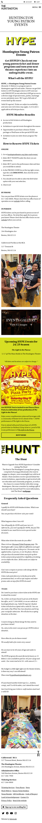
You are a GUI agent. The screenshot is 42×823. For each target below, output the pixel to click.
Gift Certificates (18, 794)
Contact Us (24, 797)
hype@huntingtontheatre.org (20, 675)
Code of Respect (31, 794)
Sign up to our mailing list (15, 807)
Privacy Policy (6, 800)
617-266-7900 (7, 776)
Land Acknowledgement (10, 797)
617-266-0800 (7, 782)
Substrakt (13, 819)
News (28, 787)
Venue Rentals (6, 794)
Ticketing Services (8, 787)
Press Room (20, 787)
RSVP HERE (21, 435)
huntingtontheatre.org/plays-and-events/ (22, 154)
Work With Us (6, 791)
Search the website (20, 800)
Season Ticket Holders (20, 791)
